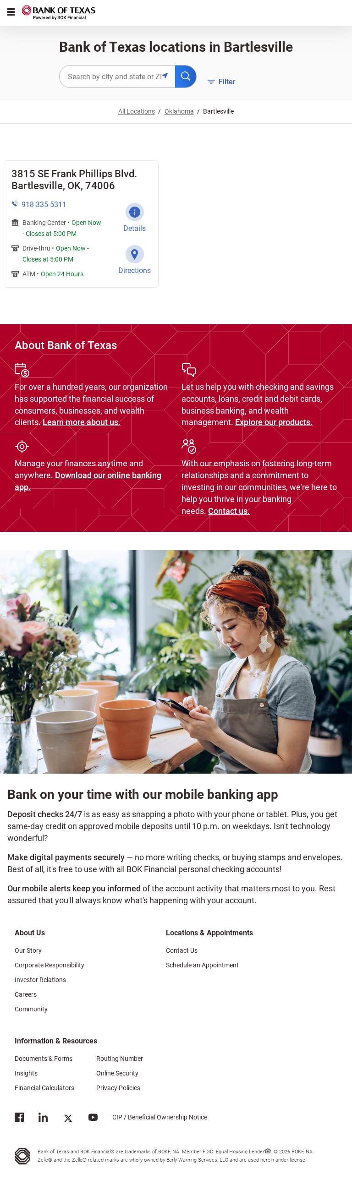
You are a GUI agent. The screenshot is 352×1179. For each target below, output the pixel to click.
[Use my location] (168, 76)
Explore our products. (274, 422)
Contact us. (229, 511)
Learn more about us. (82, 422)
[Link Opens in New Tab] (19, 1119)
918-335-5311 (44, 204)
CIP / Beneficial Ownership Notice (152, 1117)
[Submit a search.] (185, 76)
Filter (222, 81)
